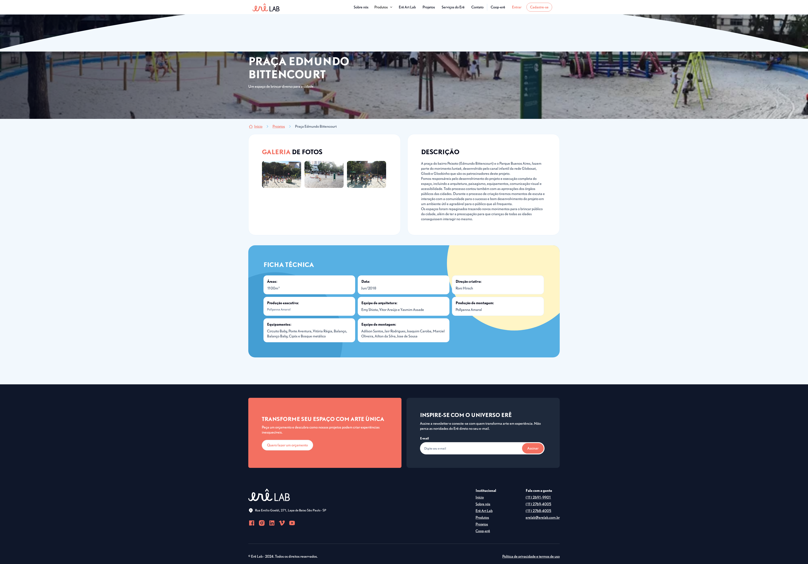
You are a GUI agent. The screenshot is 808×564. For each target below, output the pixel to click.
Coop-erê (498, 7)
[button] (383, 7)
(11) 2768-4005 (538, 510)
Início (480, 497)
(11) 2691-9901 (538, 497)
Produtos (482, 517)
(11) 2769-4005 (538, 504)
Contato (477, 7)
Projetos (429, 7)
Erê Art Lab (407, 7)
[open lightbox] (281, 174)
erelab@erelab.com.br (543, 517)
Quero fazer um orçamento (287, 445)
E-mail (424, 438)
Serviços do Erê (453, 7)
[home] (265, 7)
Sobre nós (361, 7)
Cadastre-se (539, 7)
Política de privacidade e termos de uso (531, 556)
